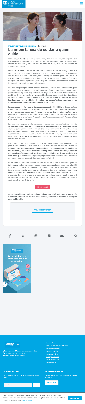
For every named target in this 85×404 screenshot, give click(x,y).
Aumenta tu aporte (52, 351)
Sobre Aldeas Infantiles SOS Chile (57, 346)
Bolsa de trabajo (51, 362)
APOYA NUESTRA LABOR (42, 210)
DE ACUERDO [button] (74, 398)
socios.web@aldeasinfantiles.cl (15, 355)
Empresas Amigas (52, 354)
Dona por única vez (52, 357)
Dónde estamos (51, 343)
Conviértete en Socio (53, 348)
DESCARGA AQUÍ (42, 187)
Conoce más (51, 383)
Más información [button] (28, 401)
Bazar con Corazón (52, 359)
